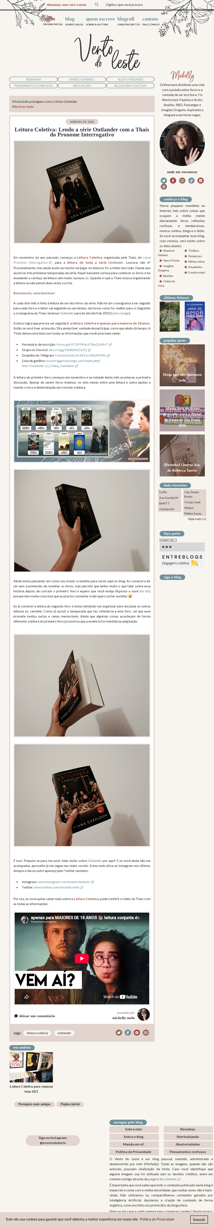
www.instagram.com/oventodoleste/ (64, 882)
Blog (74, 21)
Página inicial (70, 1104)
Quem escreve (100, 21)
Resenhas (33, 79)
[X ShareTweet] (119, 1033)
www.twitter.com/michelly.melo (56, 887)
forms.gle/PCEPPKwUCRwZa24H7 (82, 344)
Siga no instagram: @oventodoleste (53, 1140)
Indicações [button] (82, 85)
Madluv (189, 508)
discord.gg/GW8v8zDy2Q (68, 350)
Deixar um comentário (36, 1016)
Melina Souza (192, 513)
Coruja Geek (192, 502)
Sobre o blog (133, 1137)
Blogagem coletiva (130, 85)
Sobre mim (133, 1129)
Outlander (64, 1033)
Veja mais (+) (197, 519)
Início (53, 21)
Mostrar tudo (23, 106)
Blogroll (128, 21)
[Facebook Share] (128, 1033)
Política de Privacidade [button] (157, 1219)
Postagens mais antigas (34, 1104)
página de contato (162, 1179)
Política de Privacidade (133, 1152)
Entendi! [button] (199, 1219)
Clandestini (166, 509)
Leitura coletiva (37, 1033)
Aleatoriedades (130, 79)
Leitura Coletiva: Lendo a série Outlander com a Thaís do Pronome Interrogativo (82, 132)
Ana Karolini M (168, 497)
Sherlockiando (81, 79)
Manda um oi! (133, 1144)
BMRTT (164, 503)
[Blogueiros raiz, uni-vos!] (168, 540)
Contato (151, 21)
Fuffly (163, 492)
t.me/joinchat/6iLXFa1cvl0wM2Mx (80, 355)
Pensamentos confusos (33, 85)
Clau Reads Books (191, 494)
